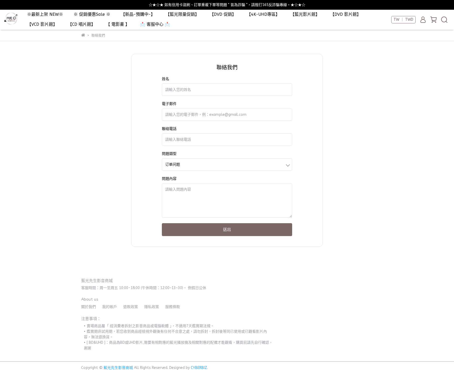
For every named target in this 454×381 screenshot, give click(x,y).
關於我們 (88, 307)
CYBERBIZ (199, 368)
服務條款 (172, 307)
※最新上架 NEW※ (45, 14)
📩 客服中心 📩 (155, 24)
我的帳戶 (109, 307)
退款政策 (130, 307)
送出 (227, 229)
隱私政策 (151, 307)
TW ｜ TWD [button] (403, 19)
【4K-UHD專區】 (263, 14)
